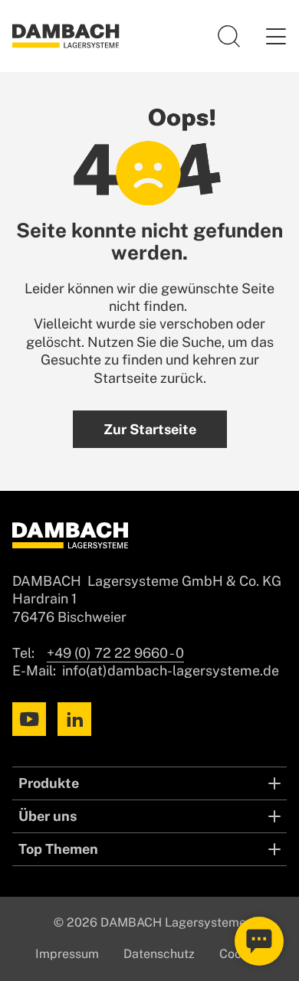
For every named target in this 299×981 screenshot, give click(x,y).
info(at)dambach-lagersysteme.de (170, 670)
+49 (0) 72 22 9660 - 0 (115, 653)
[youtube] (29, 719)
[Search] (229, 36)
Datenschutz (159, 954)
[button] (275, 36)
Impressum (67, 954)
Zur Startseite (150, 429)
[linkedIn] (74, 719)
